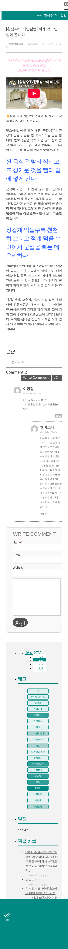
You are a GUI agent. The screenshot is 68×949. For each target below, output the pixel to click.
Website (18, 567)
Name (17, 542)
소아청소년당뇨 (38, 697)
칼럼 (7, 928)
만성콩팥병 (38, 764)
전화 (7, 905)
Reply (58, 415)
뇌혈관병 (37, 794)
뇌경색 (38, 800)
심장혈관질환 (38, 751)
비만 (38, 745)
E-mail (17, 555)
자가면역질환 (38, 733)
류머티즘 (37, 709)
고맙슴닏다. (33, 879)
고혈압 (38, 788)
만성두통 (37, 721)
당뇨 (38, 782)
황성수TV (32, 653)
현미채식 (18, 362)
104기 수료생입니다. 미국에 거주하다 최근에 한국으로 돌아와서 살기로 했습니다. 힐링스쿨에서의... (41, 861)
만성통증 (37, 770)
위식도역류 (38, 739)
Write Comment (36, 377)
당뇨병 (38, 776)
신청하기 (7, 916)
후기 (7, 940)
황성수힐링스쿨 (16, 44)
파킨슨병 (37, 806)
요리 (41, 668)
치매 (38, 727)
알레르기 (37, 757)
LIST (57, 377)
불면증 (38, 703)
